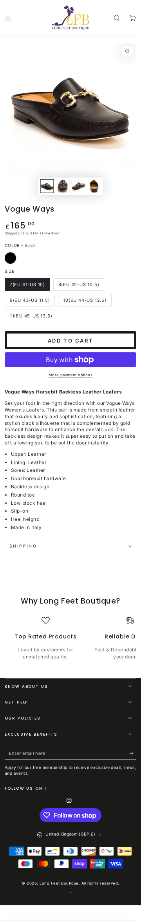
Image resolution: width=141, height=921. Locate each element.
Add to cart (71, 340)
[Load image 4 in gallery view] (94, 186)
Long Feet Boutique (59, 883)
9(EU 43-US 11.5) (30, 300)
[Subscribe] (132, 753)
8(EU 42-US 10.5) (78, 284)
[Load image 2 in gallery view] (62, 186)
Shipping (12, 233)
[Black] (10, 258)
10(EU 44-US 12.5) (85, 300)
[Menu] (8, 18)
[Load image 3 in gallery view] (78, 186)
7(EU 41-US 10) (27, 284)
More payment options (70, 375)
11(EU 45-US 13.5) (31, 316)
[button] (116, 18)
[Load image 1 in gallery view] (47, 186)
